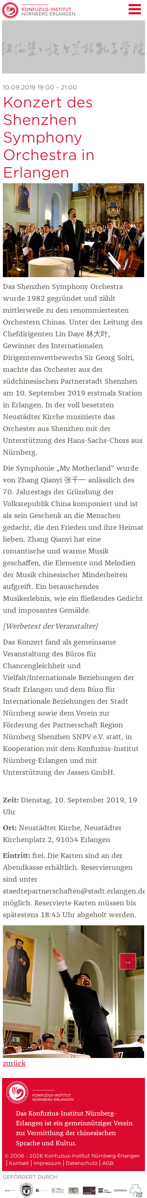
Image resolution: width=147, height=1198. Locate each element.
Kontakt (19, 1163)
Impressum (47, 1163)
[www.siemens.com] (120, 1190)
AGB (108, 1163)
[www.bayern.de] (73, 1190)
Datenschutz (82, 1163)
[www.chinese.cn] (42, 1190)
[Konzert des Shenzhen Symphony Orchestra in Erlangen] (73, 275)
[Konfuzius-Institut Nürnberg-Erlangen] (41, 1102)
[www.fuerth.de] (136, 1191)
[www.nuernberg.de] (89, 1190)
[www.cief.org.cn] (57, 1190)
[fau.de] (10, 1190)
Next (128, 961)
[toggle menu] (135, 8)
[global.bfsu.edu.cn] (26, 1190)
